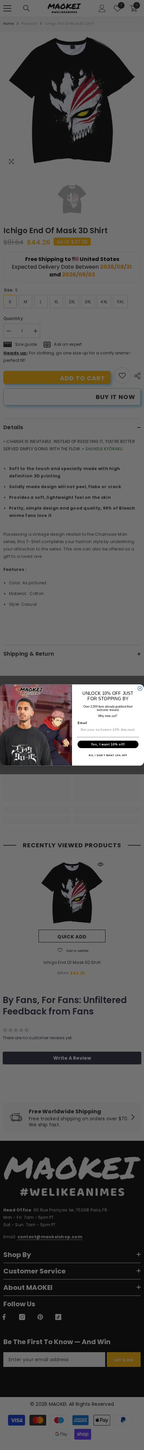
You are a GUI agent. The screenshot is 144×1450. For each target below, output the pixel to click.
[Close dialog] (140, 688)
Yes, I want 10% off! (108, 744)
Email (82, 722)
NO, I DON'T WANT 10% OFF (108, 755)
